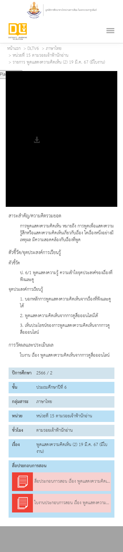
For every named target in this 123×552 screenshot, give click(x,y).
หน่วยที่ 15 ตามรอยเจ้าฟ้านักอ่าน (40, 55)
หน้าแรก (14, 48)
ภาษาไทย (53, 48)
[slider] (46, 72)
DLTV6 (33, 48)
